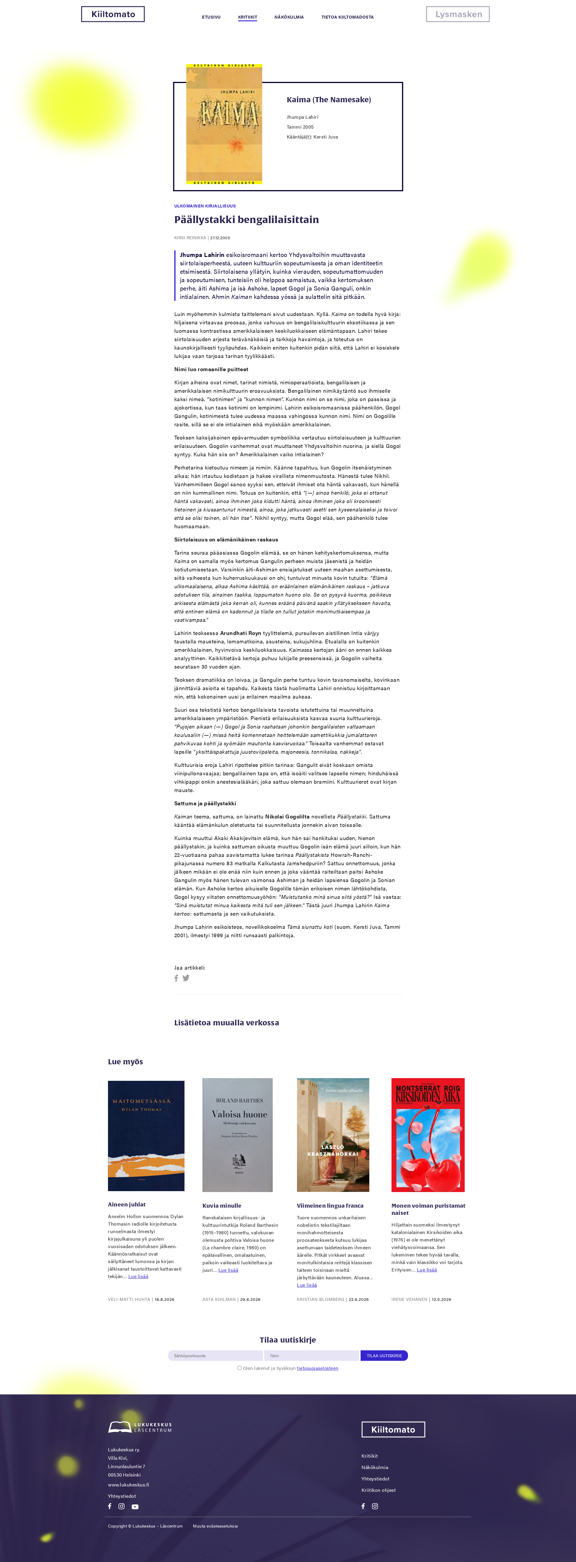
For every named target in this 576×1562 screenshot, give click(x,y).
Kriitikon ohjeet (379, 1489)
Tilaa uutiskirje (384, 1355)
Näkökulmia (289, 17)
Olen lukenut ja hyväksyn (290, 1368)
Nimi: (275, 1347)
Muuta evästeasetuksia (215, 1526)
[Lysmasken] (458, 20)
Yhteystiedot (122, 1495)
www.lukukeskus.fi (128, 1484)
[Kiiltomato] (113, 20)
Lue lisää (138, 1276)
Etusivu (211, 17)
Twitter (186, 978)
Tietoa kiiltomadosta (348, 17)
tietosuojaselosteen (317, 1368)
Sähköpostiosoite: (191, 1347)
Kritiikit (247, 17)
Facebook (178, 978)
